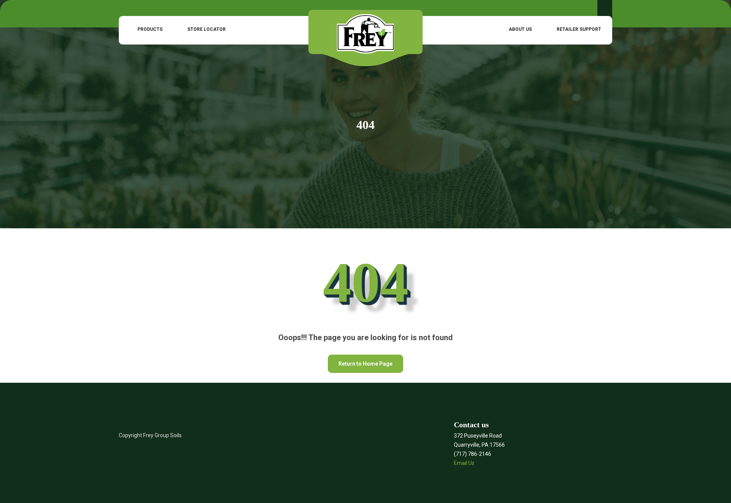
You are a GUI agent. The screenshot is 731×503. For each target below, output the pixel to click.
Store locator (206, 29)
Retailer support (579, 29)
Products (150, 29)
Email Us (464, 463)
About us (520, 29)
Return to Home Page (360, 361)
